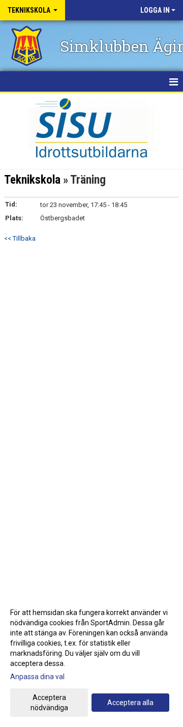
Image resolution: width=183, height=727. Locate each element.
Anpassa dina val (37, 677)
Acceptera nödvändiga (49, 702)
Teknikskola (32, 180)
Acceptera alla (130, 703)
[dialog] (91, 659)
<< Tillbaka (20, 238)
